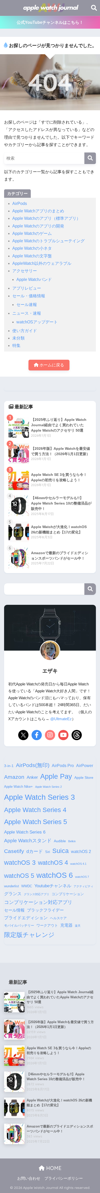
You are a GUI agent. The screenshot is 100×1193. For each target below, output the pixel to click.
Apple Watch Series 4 (35, 809)
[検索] (90, 158)
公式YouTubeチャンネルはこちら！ (50, 22)
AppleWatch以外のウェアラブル (41, 263)
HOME (53, 1168)
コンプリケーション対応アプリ (38, 902)
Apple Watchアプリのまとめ (38, 211)
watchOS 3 (20, 862)
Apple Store (83, 777)
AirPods (19, 203)
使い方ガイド (24, 331)
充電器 (66, 925)
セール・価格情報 (28, 296)
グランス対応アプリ (36, 894)
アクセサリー (24, 271)
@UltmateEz (61, 719)
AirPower (84, 765)
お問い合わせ (28, 1178)
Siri (47, 852)
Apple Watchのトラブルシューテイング (48, 241)
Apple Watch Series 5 (35, 822)
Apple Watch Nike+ (18, 787)
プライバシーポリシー (63, 1178)
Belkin (72, 841)
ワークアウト (47, 925)
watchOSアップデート (37, 322)
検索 (90, 589)
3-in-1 (9, 766)
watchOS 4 (53, 862)
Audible (60, 841)
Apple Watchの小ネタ (32, 248)
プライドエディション (26, 917)
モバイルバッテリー (19, 925)
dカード (34, 851)
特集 (16, 345)
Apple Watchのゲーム (32, 233)
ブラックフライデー (45, 910)
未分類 (18, 338)
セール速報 (26, 304)
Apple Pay (56, 776)
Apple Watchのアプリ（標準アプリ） (46, 218)
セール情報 (14, 910)
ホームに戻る (51, 365)
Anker (32, 777)
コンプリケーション (68, 894)
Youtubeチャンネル (52, 885)
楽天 (78, 925)
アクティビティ (83, 886)
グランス (13, 893)
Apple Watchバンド (34, 279)
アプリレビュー (26, 288)
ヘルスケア (58, 918)
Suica (60, 850)
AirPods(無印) (32, 765)
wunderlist (11, 886)
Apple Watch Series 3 (39, 797)
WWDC (26, 886)
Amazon (14, 777)
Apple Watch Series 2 (48, 786)
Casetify (14, 851)
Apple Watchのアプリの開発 (38, 226)
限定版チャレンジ (29, 934)
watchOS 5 (19, 875)
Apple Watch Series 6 (24, 832)
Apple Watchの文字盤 (32, 256)
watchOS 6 (54, 875)
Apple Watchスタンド (28, 840)
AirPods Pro (63, 765)
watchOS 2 (81, 851)
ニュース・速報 (26, 313)
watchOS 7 (82, 876)
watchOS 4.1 (78, 863)
